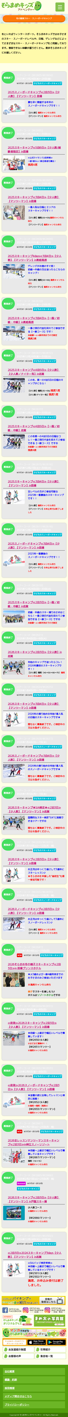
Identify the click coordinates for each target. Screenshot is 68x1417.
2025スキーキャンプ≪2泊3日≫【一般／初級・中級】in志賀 (34, 604)
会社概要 (10, 1371)
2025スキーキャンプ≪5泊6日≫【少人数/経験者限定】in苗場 (34, 149)
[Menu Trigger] (60, 7)
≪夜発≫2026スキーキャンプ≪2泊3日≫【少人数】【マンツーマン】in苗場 (32, 1025)
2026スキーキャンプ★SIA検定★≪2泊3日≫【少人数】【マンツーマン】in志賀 (34, 809)
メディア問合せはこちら (18, 1396)
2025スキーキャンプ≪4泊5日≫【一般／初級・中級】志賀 (34, 428)
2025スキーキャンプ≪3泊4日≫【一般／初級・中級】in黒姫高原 (34, 320)
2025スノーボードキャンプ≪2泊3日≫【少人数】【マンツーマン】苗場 (34, 94)
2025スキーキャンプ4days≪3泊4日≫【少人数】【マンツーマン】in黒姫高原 (34, 258)
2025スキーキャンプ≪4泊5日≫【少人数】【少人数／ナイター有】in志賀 (34, 372)
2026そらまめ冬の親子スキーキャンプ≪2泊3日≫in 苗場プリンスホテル (34, 966)
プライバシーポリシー (17, 1404)
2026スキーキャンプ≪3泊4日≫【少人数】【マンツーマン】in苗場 (34, 706)
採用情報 (10, 1388)
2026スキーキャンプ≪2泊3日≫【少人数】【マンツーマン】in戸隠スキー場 (34, 1199)
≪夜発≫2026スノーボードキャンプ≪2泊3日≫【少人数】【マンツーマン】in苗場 (33, 1087)
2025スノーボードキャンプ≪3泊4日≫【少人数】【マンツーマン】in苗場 (34, 545)
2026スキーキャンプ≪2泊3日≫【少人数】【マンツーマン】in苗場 (34, 861)
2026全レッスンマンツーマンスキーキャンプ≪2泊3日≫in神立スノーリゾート (33, 1142)
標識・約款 (11, 1379)
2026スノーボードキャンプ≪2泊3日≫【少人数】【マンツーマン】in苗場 (34, 911)
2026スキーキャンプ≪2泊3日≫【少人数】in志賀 (35, 654)
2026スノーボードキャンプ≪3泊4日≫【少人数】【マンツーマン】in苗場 (34, 757)
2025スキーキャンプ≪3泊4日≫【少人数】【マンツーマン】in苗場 (34, 199)
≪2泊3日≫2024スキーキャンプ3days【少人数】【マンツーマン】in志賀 (34, 1255)
